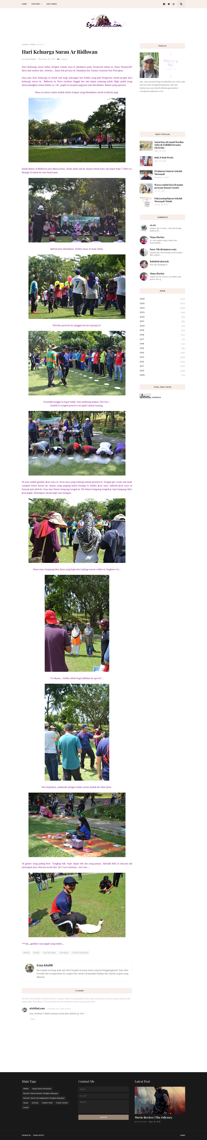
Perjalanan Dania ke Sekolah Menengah (168, 172)
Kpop (25, 1103)
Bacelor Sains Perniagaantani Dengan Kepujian (43, 1098)
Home (182, 1135)
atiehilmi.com (37, 1008)
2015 (162, 348)
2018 (162, 335)
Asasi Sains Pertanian (41, 1089)
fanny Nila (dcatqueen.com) (163, 249)
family (36, 952)
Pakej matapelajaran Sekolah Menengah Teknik (168, 200)
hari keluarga (49, 952)
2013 (162, 357)
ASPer (26, 1089)
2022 (162, 317)
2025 (162, 303)
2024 (162, 308)
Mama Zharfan (157, 237)
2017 (162, 339)
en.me (153, 225)
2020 (162, 326)
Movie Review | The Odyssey (153, 1117)
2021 (162, 321)
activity (35, 1103)
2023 (162, 312)
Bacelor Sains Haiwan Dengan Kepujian (40, 1093)
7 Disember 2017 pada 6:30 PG (58, 1009)
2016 (162, 344)
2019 (162, 330)
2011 (162, 366)
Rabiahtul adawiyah (159, 261)
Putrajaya (64, 952)
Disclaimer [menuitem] (52, 4)
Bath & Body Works (163, 157)
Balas (33, 1019)
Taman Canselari (80, 952)
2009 (162, 375)
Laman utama (28, 44)
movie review (62, 1103)
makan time (47, 1103)
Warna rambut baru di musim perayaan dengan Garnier (168, 186)
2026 (162, 299)
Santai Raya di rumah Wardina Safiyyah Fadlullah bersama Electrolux (169, 145)
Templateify (38, 1135)
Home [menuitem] (24, 4)
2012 (162, 362)
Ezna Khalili (45, 965)
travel (25, 1107)
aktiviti (40, 44)
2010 (162, 371)
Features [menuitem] (35, 4)
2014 (162, 352)
